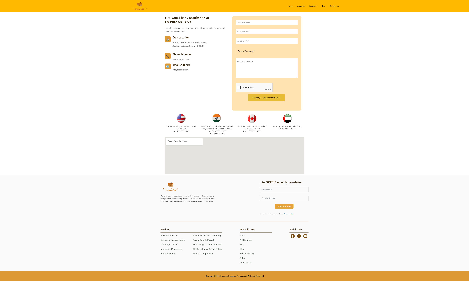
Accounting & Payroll (203, 240)
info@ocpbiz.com (180, 70)
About (243, 235)
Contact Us (334, 6)
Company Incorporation (172, 240)
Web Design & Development (207, 244)
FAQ (242, 244)
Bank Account (167, 253)
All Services (246, 240)
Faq (323, 6)
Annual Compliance (202, 253)
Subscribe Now (284, 206)
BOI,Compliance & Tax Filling (207, 249)
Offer (242, 258)
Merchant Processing (171, 249)
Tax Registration (169, 244)
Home (290, 6)
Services (312, 6)
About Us (301, 6)
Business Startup (169, 235)
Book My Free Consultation (265, 97)
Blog (242, 249)
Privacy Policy (289, 214)
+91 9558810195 (180, 59)
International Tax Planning (206, 235)
